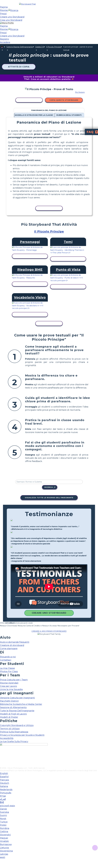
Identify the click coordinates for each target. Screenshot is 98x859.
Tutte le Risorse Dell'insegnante (19, 47)
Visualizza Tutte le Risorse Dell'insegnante (49, 498)
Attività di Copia (18, 67)
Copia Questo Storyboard (63, 100)
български (6, 844)
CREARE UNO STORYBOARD (49, 613)
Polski (3, 825)
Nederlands (6, 789)
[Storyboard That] (27, 4)
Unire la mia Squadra (11, 689)
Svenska (4, 812)
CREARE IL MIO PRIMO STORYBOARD (49, 631)
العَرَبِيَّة (3, 799)
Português (5, 792)
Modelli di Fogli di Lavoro (13, 714)
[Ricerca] (13, 10)
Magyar (4, 838)
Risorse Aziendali (9, 683)
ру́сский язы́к (7, 805)
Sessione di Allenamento (13, 707)
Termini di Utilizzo (10, 728)
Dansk (3, 809)
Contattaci (5, 660)
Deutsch (4, 783)
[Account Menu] (7, 23)
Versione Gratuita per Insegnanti (17, 697)
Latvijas (4, 854)
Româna (4, 828)
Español (4, 776)
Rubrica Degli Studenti (69, 115)
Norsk (3, 818)
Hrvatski (4, 841)
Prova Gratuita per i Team (14, 679)
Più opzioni (80, 92)
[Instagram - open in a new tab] (1, 757)
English (4, 773)
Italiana (4, 786)
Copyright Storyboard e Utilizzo (17, 725)
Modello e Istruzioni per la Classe (34, 115)
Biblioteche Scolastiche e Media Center (21, 704)
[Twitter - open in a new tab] (1, 761)
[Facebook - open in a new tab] (1, 753)
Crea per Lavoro (8, 686)
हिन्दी (2, 802)
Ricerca (48, 487)
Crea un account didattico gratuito (51, 79)
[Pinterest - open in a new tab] (1, 765)
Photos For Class (9, 671)
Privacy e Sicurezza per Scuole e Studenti (22, 735)
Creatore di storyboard (12, 645)
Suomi (3, 815)
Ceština (4, 831)
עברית (3, 796)
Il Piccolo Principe (53, 47)
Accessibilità (6, 738)
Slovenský (5, 834)
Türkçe (4, 822)
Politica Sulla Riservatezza (14, 732)
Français (4, 780)
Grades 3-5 (39, 47)
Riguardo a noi (8, 656)
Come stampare (8, 648)
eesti (2, 857)
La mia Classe (7, 668)
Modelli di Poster (9, 717)
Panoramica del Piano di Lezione (49, 110)
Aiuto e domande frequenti (14, 642)
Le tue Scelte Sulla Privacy (14, 741)
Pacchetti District (9, 701)
